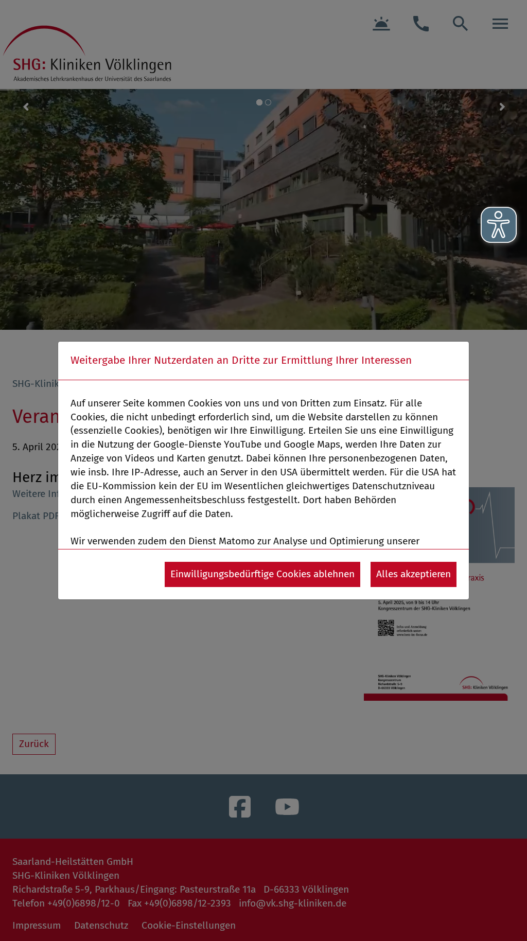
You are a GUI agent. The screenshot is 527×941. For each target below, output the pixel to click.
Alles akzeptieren (413, 574)
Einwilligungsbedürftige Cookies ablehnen (262, 574)
